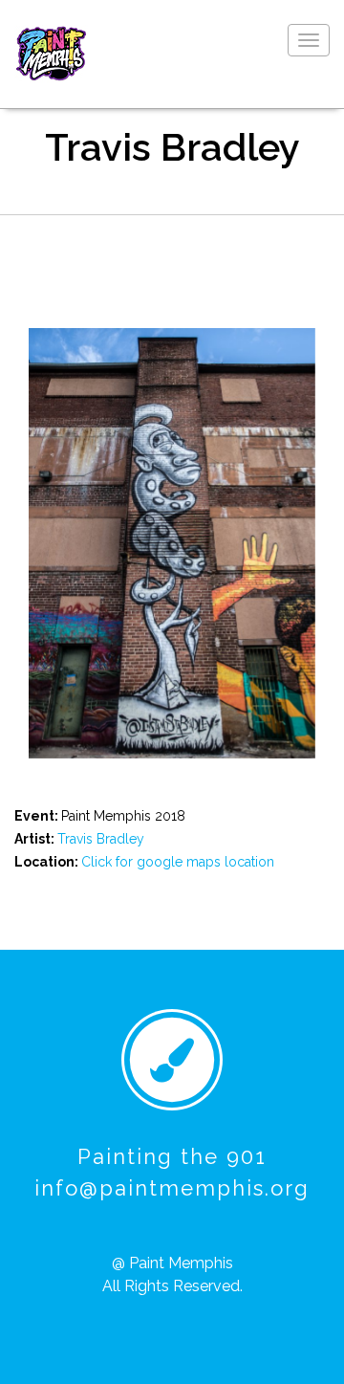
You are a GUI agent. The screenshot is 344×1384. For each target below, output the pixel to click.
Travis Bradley (100, 838)
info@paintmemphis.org (172, 1187)
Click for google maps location (177, 861)
